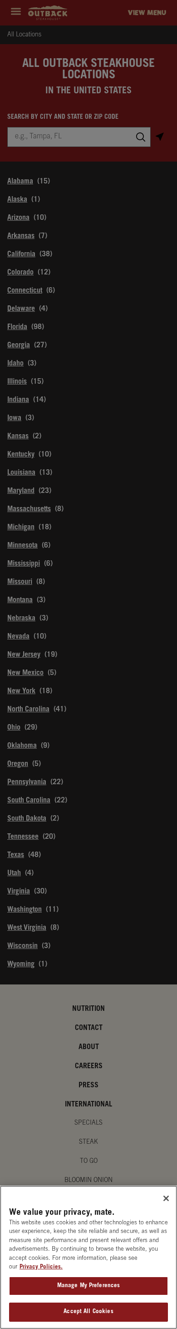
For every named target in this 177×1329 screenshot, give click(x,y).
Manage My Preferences (88, 1286)
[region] (88, 1257)
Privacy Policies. (41, 1267)
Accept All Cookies (88, 1312)
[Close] (166, 1198)
